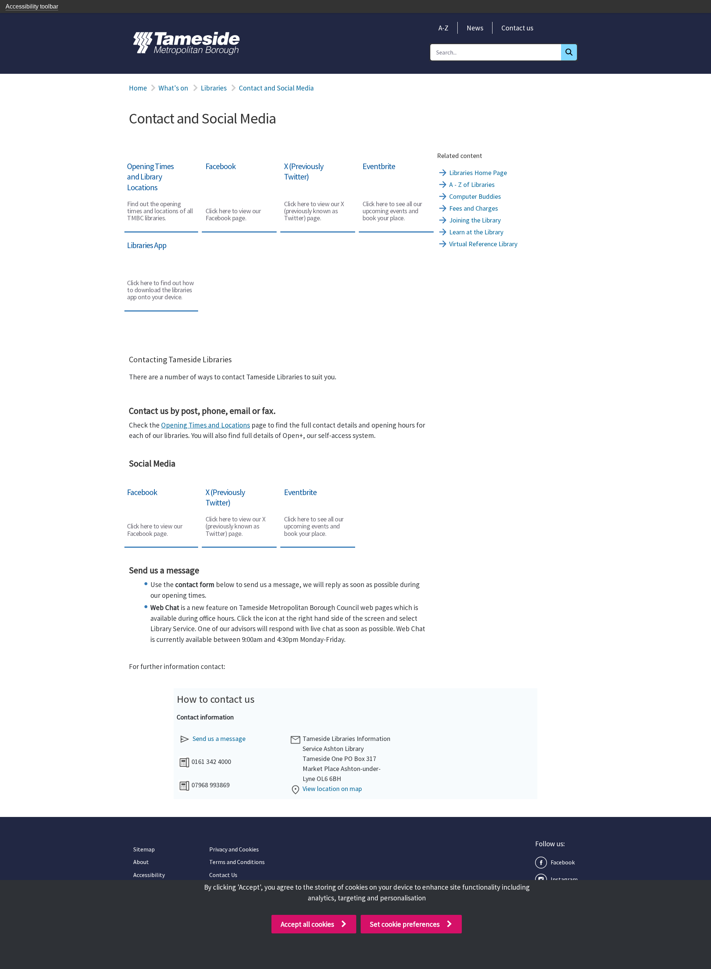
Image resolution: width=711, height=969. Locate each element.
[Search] (569, 52)
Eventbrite (375, 162)
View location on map (332, 788)
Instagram (564, 879)
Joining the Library (475, 220)
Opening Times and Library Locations (152, 168)
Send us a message (219, 738)
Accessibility (149, 875)
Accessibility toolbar (32, 6)
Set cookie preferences (405, 924)
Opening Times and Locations (205, 425)
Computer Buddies (475, 196)
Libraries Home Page (478, 172)
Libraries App (143, 241)
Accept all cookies (307, 924)
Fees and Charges (473, 208)
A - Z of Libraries (472, 184)
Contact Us (223, 875)
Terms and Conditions (237, 862)
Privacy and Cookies (234, 849)
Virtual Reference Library (483, 244)
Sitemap (144, 849)
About (141, 862)
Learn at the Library (476, 232)
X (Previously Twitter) (312, 162)
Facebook (216, 162)
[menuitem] (443, 28)
